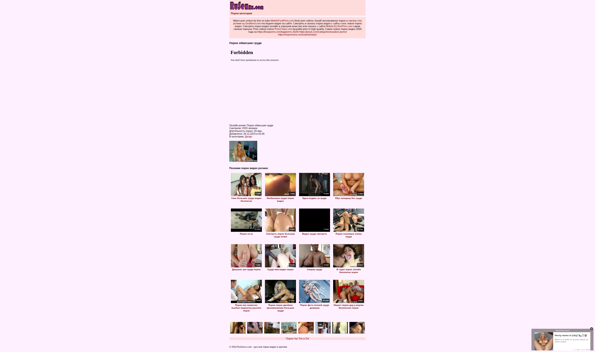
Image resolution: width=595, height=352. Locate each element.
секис (343, 23)
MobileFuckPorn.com (282, 20)
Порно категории (241, 13)
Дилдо (248, 136)
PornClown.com (283, 29)
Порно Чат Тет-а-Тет (297, 338)
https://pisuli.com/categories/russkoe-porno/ (323, 32)
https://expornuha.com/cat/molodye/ (297, 34)
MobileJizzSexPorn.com (339, 26)
